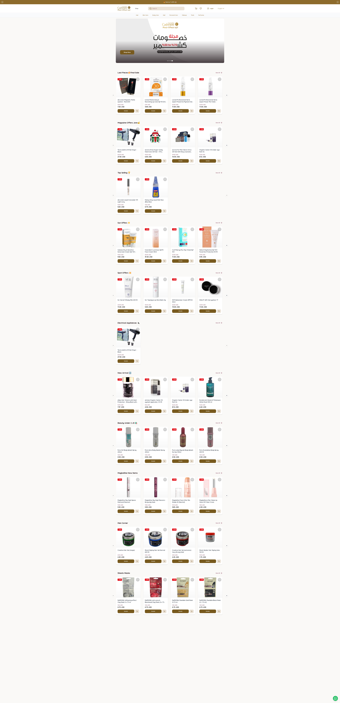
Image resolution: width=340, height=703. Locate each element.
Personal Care (173, 15)
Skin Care (145, 15)
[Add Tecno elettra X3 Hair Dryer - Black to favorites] (138, 129)
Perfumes (201, 15)
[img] (128, 86)
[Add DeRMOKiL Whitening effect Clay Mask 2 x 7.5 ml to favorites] (138, 579)
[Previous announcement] (2, 2)
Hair (137, 15)
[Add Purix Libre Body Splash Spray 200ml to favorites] (165, 429)
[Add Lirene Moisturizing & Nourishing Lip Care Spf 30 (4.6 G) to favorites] (165, 79)
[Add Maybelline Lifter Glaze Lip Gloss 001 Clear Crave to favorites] (219, 479)
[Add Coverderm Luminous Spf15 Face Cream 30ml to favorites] (165, 229)
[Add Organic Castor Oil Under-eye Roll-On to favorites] (219, 129)
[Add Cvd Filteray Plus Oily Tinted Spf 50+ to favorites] (192, 229)
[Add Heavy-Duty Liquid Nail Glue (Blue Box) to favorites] (165, 179)
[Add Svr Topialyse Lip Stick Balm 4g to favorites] (165, 279)
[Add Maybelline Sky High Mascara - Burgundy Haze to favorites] (165, 479)
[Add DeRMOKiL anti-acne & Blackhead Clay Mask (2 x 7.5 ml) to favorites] (165, 579)
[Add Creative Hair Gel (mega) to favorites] (138, 529)
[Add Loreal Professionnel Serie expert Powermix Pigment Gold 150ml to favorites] (192, 79)
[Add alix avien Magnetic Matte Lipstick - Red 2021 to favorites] (138, 79)
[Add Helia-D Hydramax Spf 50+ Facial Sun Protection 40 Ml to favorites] (219, 229)
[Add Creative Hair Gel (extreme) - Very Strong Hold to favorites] (192, 529)
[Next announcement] (337, 2)
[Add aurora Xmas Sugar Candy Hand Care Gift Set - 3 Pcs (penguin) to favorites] (165, 129)
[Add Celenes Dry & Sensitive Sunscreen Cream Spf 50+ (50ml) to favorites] (138, 229)
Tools (192, 15)
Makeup (184, 15)
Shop (136, 8)
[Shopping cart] (335, 698)
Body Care (155, 15)
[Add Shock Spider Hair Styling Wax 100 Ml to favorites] (219, 529)
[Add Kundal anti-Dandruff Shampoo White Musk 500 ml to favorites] (219, 379)
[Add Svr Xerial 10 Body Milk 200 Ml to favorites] (138, 279)
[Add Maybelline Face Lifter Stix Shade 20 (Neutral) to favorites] (192, 479)
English (220, 8)
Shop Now (127, 52)
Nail (164, 15)
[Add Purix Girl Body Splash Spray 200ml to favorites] (138, 429)
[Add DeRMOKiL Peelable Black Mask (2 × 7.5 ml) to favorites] (219, 579)
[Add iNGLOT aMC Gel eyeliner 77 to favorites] (219, 279)
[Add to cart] (137, 111)
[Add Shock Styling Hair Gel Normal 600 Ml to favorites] (165, 529)
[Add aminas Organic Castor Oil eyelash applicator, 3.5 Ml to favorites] (165, 379)
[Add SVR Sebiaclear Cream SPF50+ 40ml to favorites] (192, 279)
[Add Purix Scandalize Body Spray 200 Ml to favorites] (219, 429)
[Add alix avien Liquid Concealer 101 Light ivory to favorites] (138, 179)
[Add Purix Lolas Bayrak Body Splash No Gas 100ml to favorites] (192, 429)
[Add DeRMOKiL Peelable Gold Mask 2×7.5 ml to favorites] (192, 579)
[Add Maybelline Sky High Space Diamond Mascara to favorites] (138, 479)
